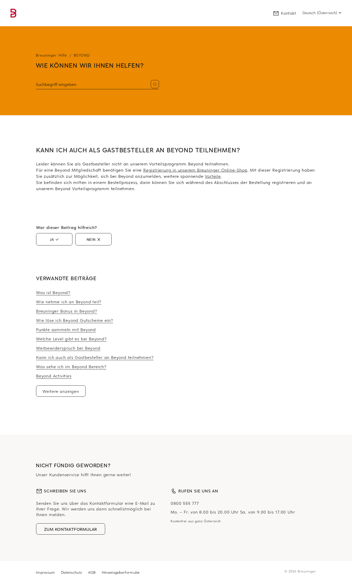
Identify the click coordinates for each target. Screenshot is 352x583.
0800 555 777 (185, 503)
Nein (91, 239)
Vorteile (213, 176)
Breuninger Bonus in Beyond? (66, 311)
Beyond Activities (54, 375)
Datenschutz (72, 572)
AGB (92, 572)
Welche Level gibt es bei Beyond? (71, 338)
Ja (52, 239)
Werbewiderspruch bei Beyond (68, 348)
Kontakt (288, 13)
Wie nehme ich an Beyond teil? (68, 301)
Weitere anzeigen (61, 391)
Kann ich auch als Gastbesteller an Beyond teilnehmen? (94, 357)
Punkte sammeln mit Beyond (66, 329)
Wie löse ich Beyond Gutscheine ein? (74, 320)
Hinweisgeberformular (121, 572)
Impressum (46, 572)
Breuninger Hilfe (51, 55)
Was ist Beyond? (53, 292)
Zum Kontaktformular (70, 529)
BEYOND (82, 55)
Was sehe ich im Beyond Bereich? (71, 366)
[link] (13, 13)
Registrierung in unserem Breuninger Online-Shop (195, 170)
